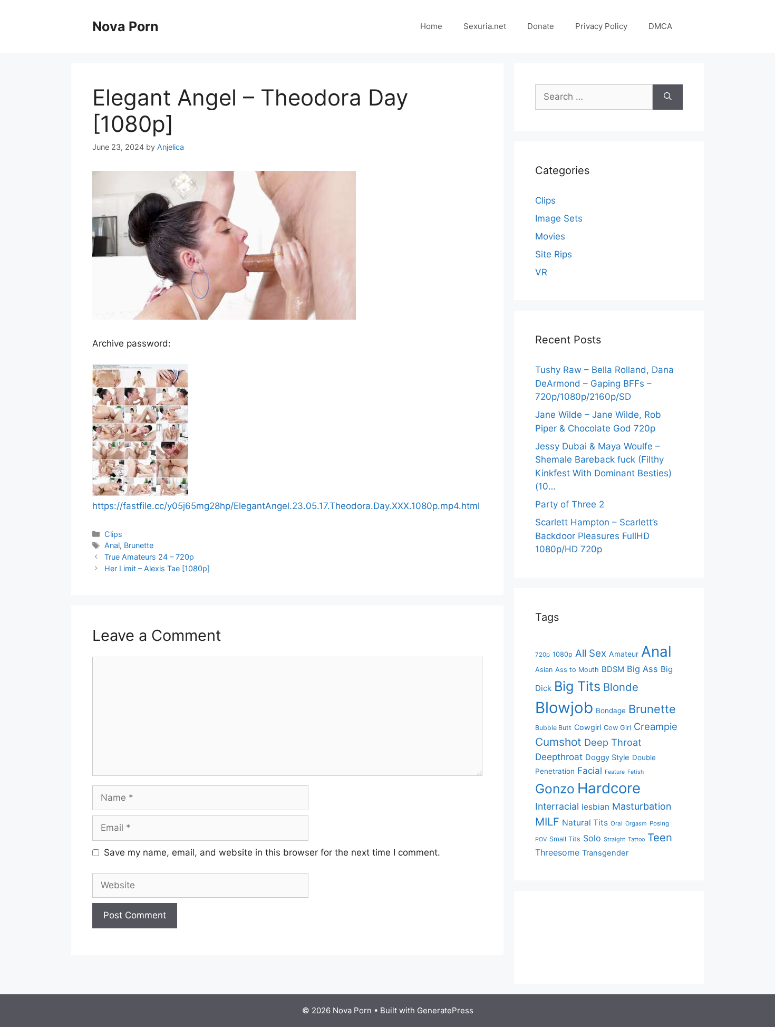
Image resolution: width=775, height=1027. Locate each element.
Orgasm (636, 823)
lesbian (595, 807)
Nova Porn (125, 26)
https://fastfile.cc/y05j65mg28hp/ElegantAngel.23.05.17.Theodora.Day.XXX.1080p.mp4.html (286, 506)
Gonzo (555, 788)
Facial (589, 770)
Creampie (655, 726)
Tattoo (636, 839)
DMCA (660, 26)
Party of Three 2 (569, 504)
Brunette (138, 545)
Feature (615, 772)
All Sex (590, 653)
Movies (550, 236)
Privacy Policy (601, 26)
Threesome (557, 852)
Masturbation (641, 806)
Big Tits (577, 686)
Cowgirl (587, 727)
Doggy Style (607, 757)
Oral (617, 823)
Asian (544, 670)
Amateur (623, 653)
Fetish (635, 772)
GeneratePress (445, 1010)
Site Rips (553, 254)
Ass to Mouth (577, 670)
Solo (592, 838)
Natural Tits (585, 823)
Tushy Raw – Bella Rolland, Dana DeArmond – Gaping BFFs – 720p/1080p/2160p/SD (604, 383)
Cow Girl (617, 728)
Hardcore (609, 788)
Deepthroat (559, 756)
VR (541, 272)
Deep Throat (613, 742)
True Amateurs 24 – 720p (149, 556)
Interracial (557, 806)
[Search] (668, 97)
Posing (659, 823)
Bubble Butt (553, 728)
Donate (540, 26)
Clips (113, 534)
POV (541, 839)
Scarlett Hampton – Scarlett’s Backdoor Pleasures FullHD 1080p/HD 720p (596, 535)
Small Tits (564, 839)
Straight (614, 839)
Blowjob (564, 707)
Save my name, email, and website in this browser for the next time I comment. (272, 852)
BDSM (613, 669)
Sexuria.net (484, 26)
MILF (547, 821)
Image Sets (559, 218)
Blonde (620, 687)
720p (542, 654)
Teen (659, 837)
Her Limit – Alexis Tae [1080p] (157, 568)
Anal (112, 545)
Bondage (611, 710)
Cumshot (558, 741)
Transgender (605, 853)
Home (431, 26)
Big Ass (642, 669)
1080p (563, 654)
